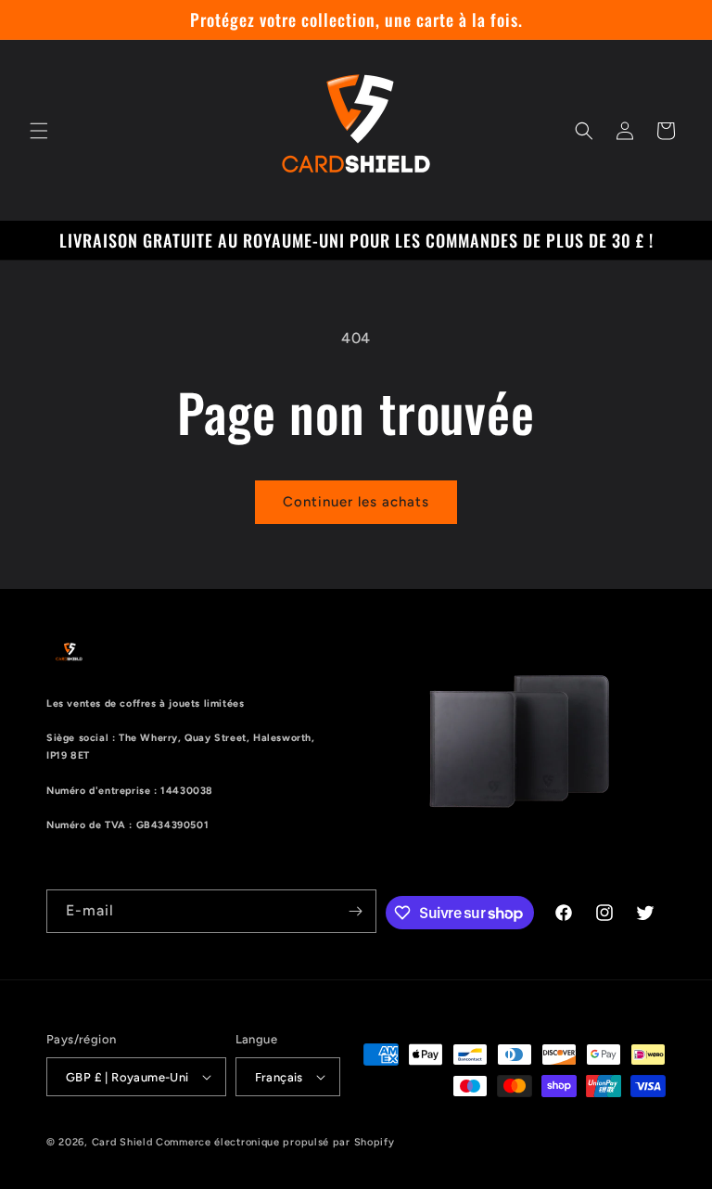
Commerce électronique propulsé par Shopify (275, 1142)
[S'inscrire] (355, 911)
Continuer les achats (356, 501)
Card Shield (122, 1142)
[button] (39, 130)
